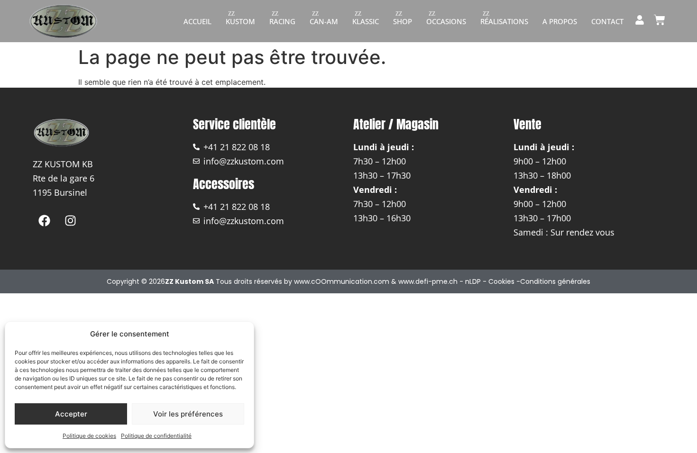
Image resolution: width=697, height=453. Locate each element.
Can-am (324, 21)
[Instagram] (71, 221)
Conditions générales (555, 281)
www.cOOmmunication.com (341, 281)
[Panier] (659, 20)
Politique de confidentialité (156, 435)
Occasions (446, 21)
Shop (402, 21)
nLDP (473, 281)
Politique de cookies (89, 435)
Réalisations (504, 21)
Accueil (197, 21)
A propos (559, 21)
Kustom (240, 21)
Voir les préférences (188, 413)
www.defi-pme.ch (428, 281)
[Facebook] (44, 221)
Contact (607, 21)
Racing (282, 21)
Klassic (365, 21)
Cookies (501, 281)
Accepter (71, 413)
